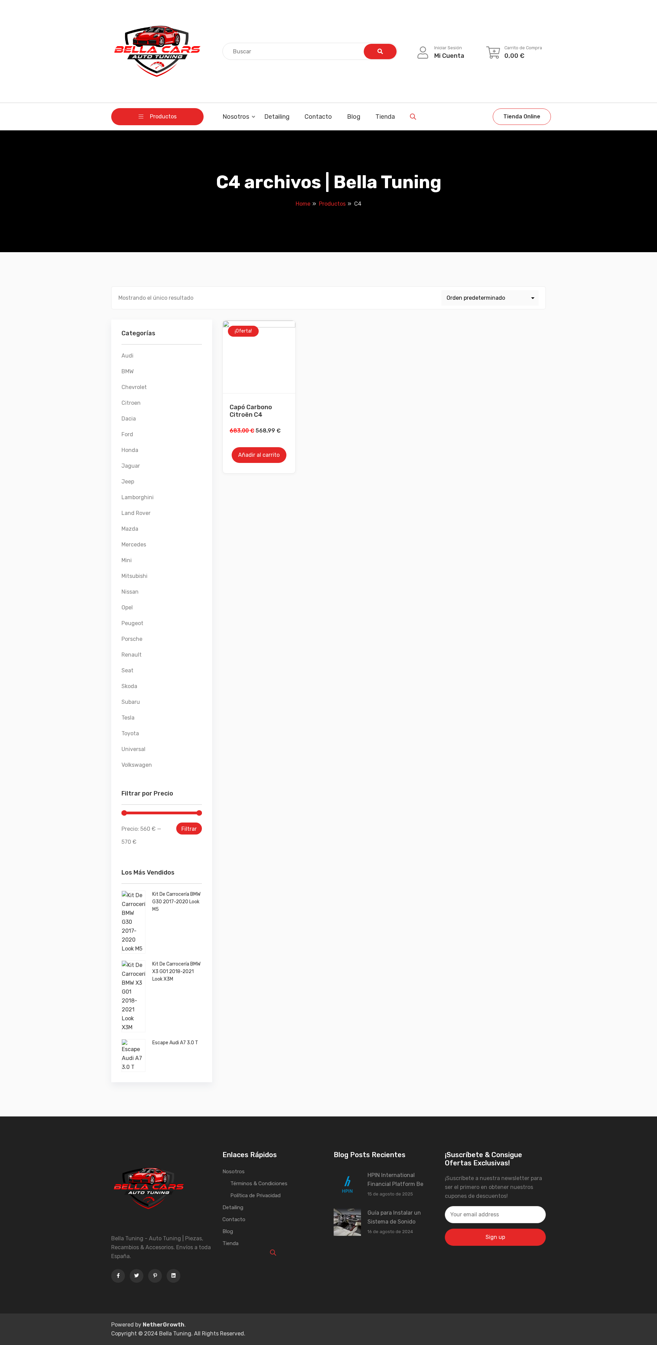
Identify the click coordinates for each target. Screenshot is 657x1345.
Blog (353, 116)
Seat (127, 670)
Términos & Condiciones (258, 1183)
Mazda (129, 529)
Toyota (130, 733)
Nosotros (235, 116)
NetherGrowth (163, 1324)
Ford (127, 434)
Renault (131, 654)
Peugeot (132, 623)
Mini (126, 560)
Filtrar (189, 829)
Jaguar (130, 466)
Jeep (127, 481)
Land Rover (136, 513)
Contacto (318, 116)
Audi (127, 355)
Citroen (131, 403)
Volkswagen (136, 765)
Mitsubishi (134, 576)
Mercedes (133, 544)
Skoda (129, 686)
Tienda (385, 116)
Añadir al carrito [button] (259, 455)
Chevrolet (134, 387)
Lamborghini (137, 497)
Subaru (130, 702)
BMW (127, 371)
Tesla (127, 717)
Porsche (131, 639)
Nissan (130, 592)
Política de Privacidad (255, 1195)
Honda (129, 450)
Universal (133, 749)
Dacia (128, 418)
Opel (127, 607)
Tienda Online (521, 116)
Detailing (276, 116)
